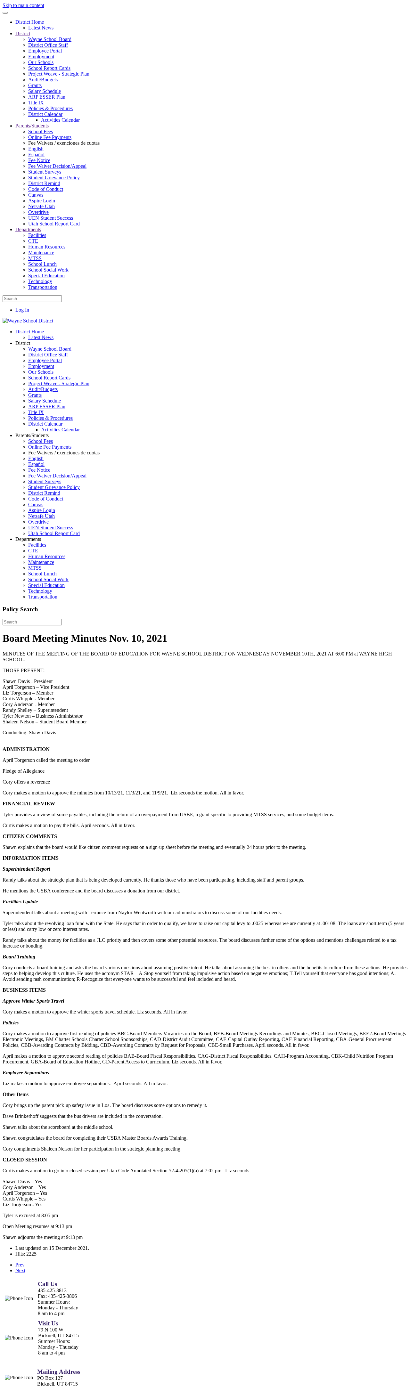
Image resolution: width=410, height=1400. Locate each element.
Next (20, 1270)
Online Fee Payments (49, 137)
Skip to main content (23, 5)
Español (36, 154)
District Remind (44, 183)
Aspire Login (41, 200)
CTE (33, 241)
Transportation (42, 287)
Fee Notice (39, 160)
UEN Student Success (50, 218)
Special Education (46, 275)
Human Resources (46, 246)
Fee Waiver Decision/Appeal (57, 166)
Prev (20, 1264)
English (36, 148)
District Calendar (45, 114)
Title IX (36, 102)
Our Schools (40, 62)
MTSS (35, 258)
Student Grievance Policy (54, 177)
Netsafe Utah (41, 206)
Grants (35, 85)
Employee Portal (45, 50)
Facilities (37, 235)
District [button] (22, 343)
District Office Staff (48, 45)
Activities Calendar (60, 120)
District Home (29, 22)
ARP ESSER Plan (46, 97)
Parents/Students (32, 125)
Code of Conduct (45, 189)
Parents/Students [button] (32, 435)
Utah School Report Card (54, 223)
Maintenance (41, 252)
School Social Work (48, 270)
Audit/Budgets (43, 79)
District (22, 33)
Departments (28, 229)
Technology (40, 281)
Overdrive (38, 212)
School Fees (40, 131)
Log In (22, 310)
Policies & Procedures (50, 108)
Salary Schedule (44, 91)
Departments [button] (28, 539)
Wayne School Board (49, 39)
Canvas (35, 195)
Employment (41, 56)
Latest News (40, 27)
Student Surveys (44, 172)
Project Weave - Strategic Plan (58, 74)
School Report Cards (49, 68)
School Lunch (42, 264)
